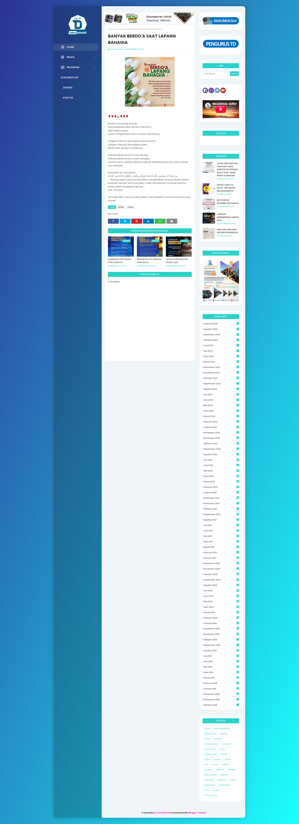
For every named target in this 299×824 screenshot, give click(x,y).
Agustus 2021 (221, 519)
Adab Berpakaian (222, 728)
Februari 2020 (221, 617)
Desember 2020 (221, 563)
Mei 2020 (221, 601)
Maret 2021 (221, 547)
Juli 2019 (221, 655)
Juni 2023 (221, 399)
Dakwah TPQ (210, 749)
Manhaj (220, 769)
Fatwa (207, 759)
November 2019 (221, 634)
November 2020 (221, 568)
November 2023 (221, 372)
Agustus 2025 (221, 329)
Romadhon (224, 785)
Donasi (224, 754)
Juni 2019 (221, 661)
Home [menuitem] (70, 47)
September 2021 (221, 514)
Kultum (225, 764)
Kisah (215, 764)
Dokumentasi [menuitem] (69, 77)
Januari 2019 (221, 688)
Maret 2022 (221, 481)
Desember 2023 (221, 367)
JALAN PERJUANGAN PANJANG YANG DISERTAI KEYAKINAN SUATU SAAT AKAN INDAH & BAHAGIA (227, 169)
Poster (121, 29)
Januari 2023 (221, 427)
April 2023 (221, 410)
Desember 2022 (221, 432)
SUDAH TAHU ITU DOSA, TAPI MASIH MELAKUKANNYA (226, 187)
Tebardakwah (116, 49)
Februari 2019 (221, 683)
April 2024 (221, 356)
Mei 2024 (221, 350)
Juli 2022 (221, 459)
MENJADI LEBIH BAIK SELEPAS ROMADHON (227, 231)
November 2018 (221, 699)
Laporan (208, 769)
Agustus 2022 (221, 454)
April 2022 (221, 476)
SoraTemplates (162, 812)
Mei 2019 (221, 666)
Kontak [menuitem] (68, 97)
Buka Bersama (211, 744)
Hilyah (228, 759)
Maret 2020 (221, 612)
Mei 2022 (221, 470)
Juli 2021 (221, 525)
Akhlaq (224, 733)
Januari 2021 (221, 557)
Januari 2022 (221, 492)
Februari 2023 (221, 421)
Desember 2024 (221, 334)
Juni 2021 (221, 530)
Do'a (222, 749)
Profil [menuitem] (71, 57)
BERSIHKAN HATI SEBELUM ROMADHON (149, 261)
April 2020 (221, 606)
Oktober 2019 (221, 639)
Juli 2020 (221, 590)
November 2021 (221, 503)
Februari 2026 (221, 323)
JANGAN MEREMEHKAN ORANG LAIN (177, 261)
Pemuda (222, 780)
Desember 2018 (221, 694)
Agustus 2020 (221, 585)
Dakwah (226, 744)
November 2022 (221, 438)
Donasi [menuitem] (67, 87)
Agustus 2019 (221, 650)
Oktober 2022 (221, 443)
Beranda (112, 29)
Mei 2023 (221, 405)
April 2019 (221, 672)
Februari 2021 (221, 552)
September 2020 (221, 579)
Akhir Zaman (210, 733)
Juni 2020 (221, 596)
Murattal (232, 769)
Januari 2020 (221, 623)
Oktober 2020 (221, 574)
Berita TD (218, 738)
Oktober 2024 (221, 340)
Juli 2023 (221, 394)
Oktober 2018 (221, 705)
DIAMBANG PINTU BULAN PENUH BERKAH (119, 261)
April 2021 (221, 541)
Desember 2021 (221, 498)
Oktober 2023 (221, 378)
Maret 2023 (221, 416)
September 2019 (221, 645)
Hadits (217, 759)
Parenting (208, 780)
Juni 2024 (221, 345)
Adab (207, 728)
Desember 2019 (221, 628)
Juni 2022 (221, 465)
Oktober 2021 (221, 508)
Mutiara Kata (210, 774)
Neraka (224, 774)
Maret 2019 (221, 677)
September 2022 (221, 448)
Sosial (216, 790)
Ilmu (206, 764)
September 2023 (221, 383)
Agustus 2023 (221, 389)
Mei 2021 (221, 536)
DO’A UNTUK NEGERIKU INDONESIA (228, 202)
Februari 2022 (221, 487)
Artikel (121, 207)
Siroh (206, 790)
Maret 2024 (221, 361)
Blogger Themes (197, 812)
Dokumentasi (210, 754)
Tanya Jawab (211, 795)
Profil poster (209, 785)
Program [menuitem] (73, 67)
